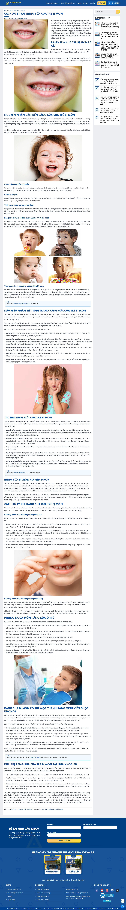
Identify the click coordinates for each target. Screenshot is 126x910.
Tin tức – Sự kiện (82, 3)
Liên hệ (92, 3)
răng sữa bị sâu (35, 757)
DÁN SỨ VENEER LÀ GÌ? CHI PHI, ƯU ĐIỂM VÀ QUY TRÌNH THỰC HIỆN (109, 56)
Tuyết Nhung (23, 18)
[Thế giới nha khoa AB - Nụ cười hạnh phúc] (13, 3)
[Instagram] (107, 890)
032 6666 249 (115, 3)
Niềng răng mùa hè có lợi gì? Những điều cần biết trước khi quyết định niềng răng (110, 25)
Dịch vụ (56, 3)
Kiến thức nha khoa (68, 3)
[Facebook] (96, 890)
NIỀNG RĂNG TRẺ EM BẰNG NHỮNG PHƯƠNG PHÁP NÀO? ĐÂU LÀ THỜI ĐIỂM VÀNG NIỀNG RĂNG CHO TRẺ (110, 46)
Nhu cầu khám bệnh (89, 825)
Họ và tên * (50, 825)
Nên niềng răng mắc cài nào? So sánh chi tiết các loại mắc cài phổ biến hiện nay (110, 35)
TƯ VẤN (102, 3)
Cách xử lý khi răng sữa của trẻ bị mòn (33, 13)
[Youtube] (101, 890)
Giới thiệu (49, 3)
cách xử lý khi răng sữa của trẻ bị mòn (52, 809)
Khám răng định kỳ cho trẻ (22, 303)
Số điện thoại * (52, 832)
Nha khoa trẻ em (8, 10)
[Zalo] (112, 890)
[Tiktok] (117, 890)
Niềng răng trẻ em (19, 472)
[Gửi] (118, 12)
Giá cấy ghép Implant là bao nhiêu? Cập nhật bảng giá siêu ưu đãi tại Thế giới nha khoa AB (110, 65)
